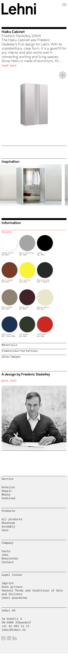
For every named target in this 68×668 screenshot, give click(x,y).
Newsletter (10, 558)
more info (9, 380)
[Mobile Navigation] (64, 4)
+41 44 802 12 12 (15, 626)
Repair (7, 491)
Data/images (11, 356)
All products (12, 519)
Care (5, 530)
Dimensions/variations (20, 351)
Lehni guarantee (14, 597)
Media (6, 494)
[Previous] (9, 185)
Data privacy (12, 587)
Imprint (8, 583)
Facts (6, 551)
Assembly (8, 526)
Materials (9, 345)
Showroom (8, 523)
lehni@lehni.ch (14, 629)
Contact (8, 562)
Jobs (5, 555)
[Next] (59, 185)
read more (9, 65)
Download (8, 498)
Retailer (8, 487)
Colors (7, 232)
